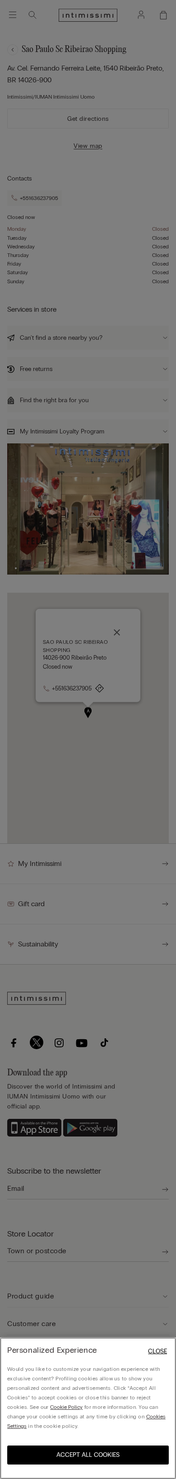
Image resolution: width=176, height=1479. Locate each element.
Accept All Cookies (88, 1455)
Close (157, 1351)
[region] (88, 1408)
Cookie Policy (66, 1407)
